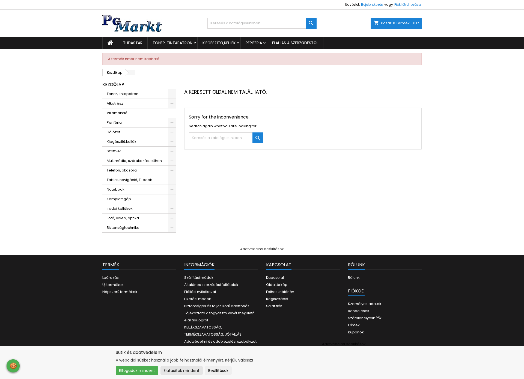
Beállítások (218, 370)
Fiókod (356, 291)
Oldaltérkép (276, 284)
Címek (354, 325)
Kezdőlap (113, 84)
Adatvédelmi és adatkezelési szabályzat (220, 341)
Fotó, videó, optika (123, 218)
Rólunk (354, 277)
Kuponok (356, 332)
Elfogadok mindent (137, 370)
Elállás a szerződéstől (295, 43)
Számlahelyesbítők (365, 318)
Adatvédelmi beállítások (262, 248)
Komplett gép (119, 199)
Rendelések (358, 310)
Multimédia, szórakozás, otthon (134, 160)
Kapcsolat (275, 277)
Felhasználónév (280, 291)
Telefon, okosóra (122, 170)
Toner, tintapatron (172, 43)
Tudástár (132, 43)
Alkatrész (115, 103)
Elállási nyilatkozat (200, 291)
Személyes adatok (364, 303)
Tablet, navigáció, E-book (129, 179)
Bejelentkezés (372, 4)
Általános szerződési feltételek (211, 284)
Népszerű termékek (119, 291)
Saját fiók (274, 306)
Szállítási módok (198, 277)
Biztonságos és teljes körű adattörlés (216, 306)
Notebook (115, 189)
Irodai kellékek (120, 208)
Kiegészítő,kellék (219, 43)
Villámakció (117, 113)
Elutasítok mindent (182, 370)
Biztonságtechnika (123, 227)
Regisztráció (277, 298)
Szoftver (114, 151)
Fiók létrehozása (407, 4)
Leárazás (110, 277)
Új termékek (113, 284)
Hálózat (113, 132)
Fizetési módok (197, 298)
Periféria (254, 43)
